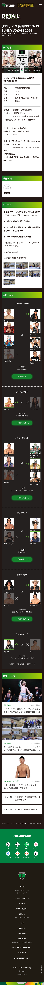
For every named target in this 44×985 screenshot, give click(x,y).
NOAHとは (22, 928)
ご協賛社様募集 (27, 942)
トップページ (5, 823)
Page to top (42, 970)
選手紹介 (22, 914)
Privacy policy (22, 974)
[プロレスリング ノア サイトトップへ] (8, 5)
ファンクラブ (22, 953)
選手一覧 (26, 917)
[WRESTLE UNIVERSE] (7, 189)
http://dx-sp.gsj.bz (11, 251)
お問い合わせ (22, 939)
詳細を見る (22, 376)
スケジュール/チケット (22, 898)
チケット (19, 893)
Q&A (22, 923)
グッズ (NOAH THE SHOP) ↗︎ (22, 947)
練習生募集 (22, 933)
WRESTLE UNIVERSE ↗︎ (22, 958)
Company (22, 971)
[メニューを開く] (40, 5)
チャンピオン (18, 917)
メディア (28, 890)
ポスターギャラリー (22, 909)
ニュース (22, 887)
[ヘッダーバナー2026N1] (25, 5)
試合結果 (22, 903)
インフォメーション (18, 890)
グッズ (25, 893)
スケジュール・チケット (19, 823)
